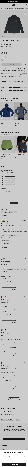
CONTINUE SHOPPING (14, 464)
